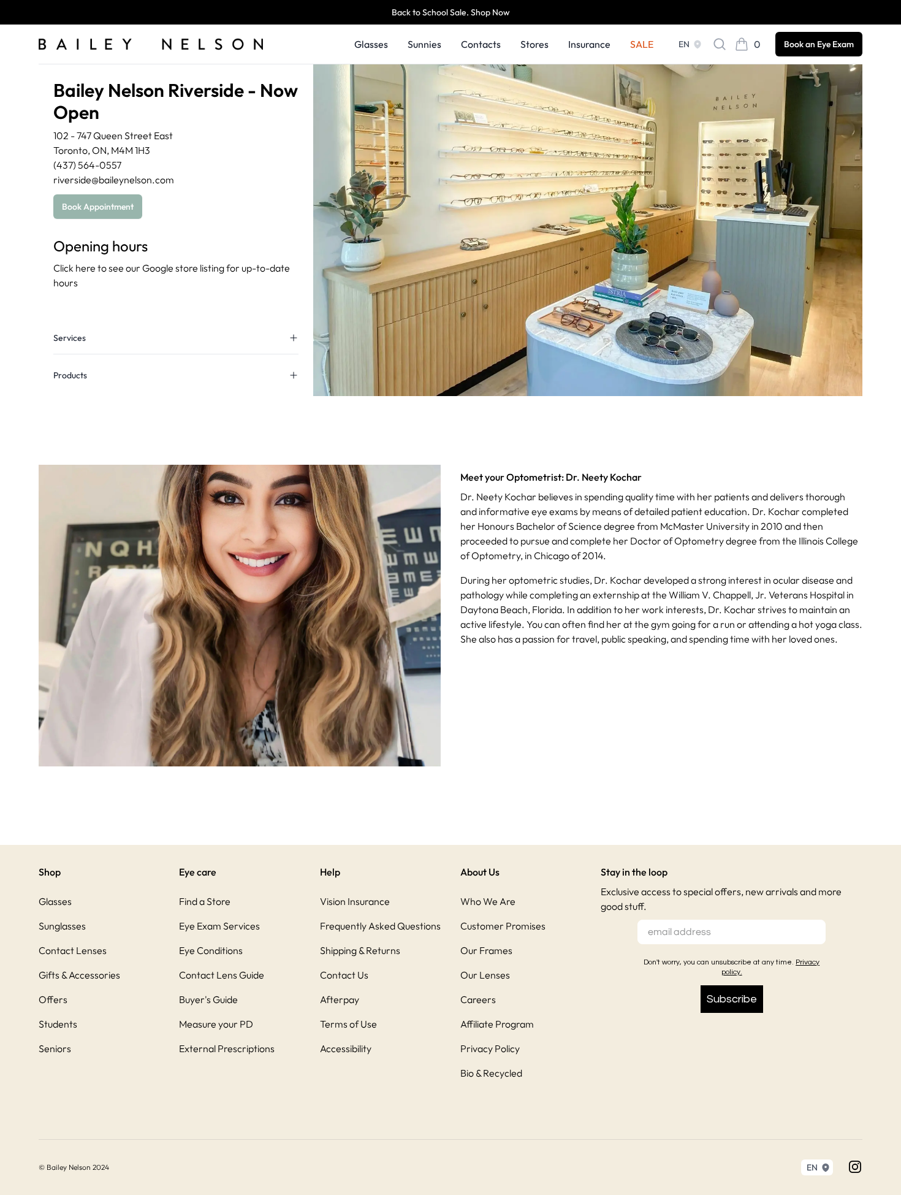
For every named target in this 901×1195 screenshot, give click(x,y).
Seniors (55, 1048)
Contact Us (344, 975)
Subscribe (732, 999)
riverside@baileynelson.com (113, 180)
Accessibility (345, 1048)
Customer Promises (503, 926)
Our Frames (486, 950)
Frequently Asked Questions (380, 926)
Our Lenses (485, 975)
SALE (641, 44)
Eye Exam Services (219, 926)
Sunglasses (62, 926)
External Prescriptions (227, 1048)
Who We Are (487, 901)
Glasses (371, 44)
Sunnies (424, 44)
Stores (534, 44)
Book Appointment (98, 206)
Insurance (589, 44)
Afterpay (339, 999)
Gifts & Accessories (79, 975)
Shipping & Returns (360, 950)
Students (58, 1024)
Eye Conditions (211, 950)
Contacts (481, 44)
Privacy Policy (490, 1048)
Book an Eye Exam (819, 44)
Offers (53, 999)
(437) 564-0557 (87, 165)
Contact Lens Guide (221, 975)
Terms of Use (348, 1024)
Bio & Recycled (491, 1073)
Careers (478, 999)
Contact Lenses (73, 950)
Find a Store (204, 901)
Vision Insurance (355, 901)
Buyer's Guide (208, 999)
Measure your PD (216, 1024)
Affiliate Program (497, 1024)
